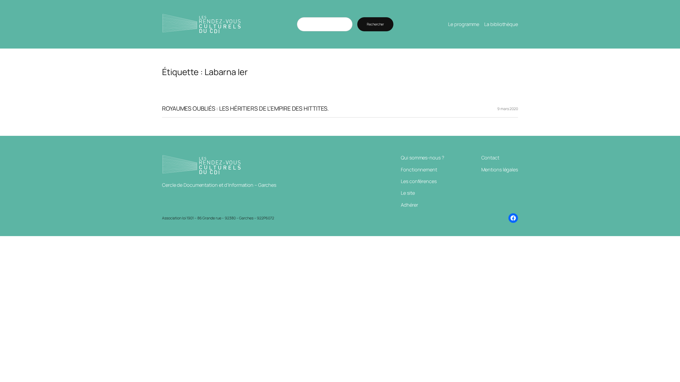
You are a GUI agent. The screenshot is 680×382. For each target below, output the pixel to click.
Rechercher (375, 24)
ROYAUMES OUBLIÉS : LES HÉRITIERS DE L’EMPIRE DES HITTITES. (245, 108)
